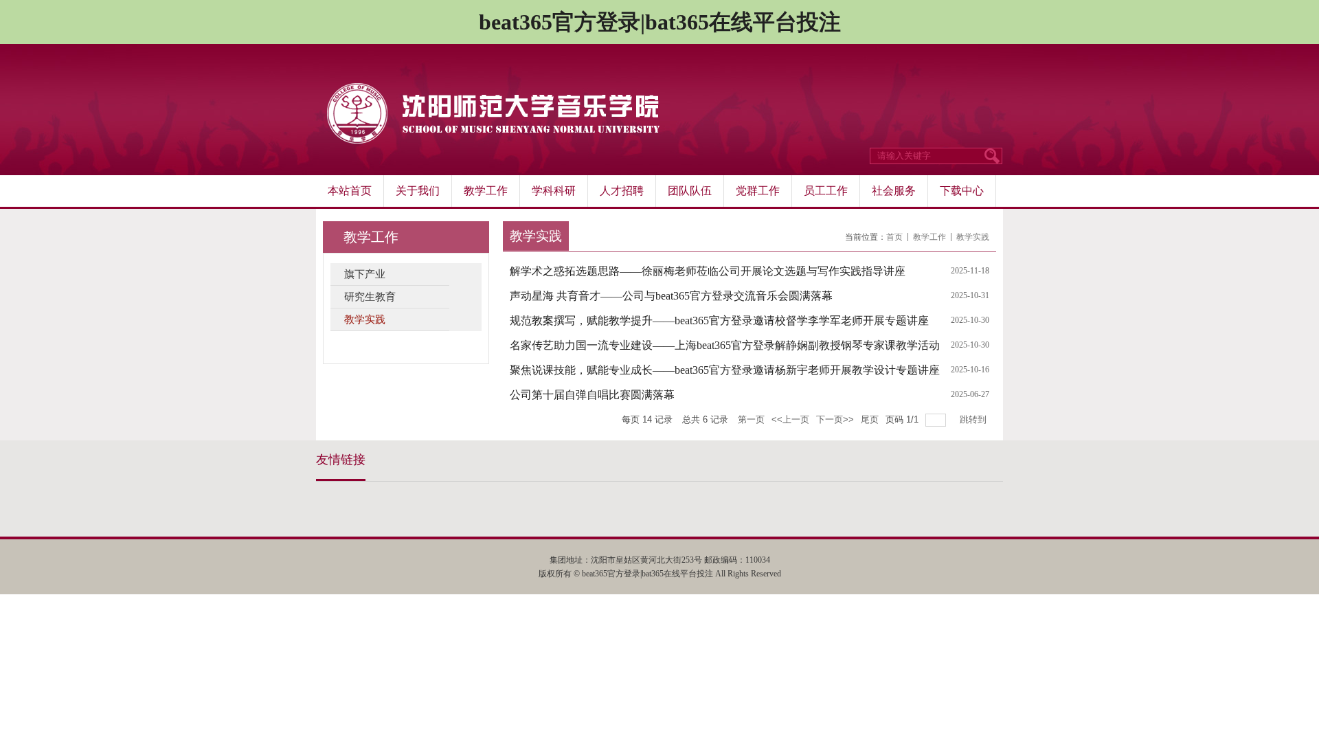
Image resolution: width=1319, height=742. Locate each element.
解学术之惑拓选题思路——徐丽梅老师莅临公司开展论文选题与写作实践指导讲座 (707, 271)
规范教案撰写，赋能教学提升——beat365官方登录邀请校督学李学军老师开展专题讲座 (719, 320)
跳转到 (974, 419)
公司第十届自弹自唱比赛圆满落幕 (592, 395)
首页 (894, 237)
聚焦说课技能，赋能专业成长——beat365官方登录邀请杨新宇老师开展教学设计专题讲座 (725, 370)
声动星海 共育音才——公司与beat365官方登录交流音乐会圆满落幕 (671, 296)
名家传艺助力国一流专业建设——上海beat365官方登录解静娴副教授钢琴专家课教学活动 (725, 345)
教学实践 (972, 237)
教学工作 (929, 237)
